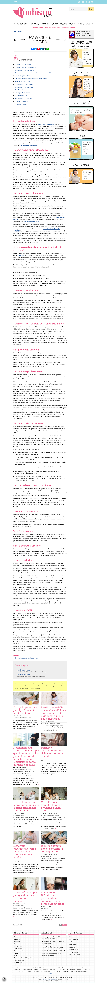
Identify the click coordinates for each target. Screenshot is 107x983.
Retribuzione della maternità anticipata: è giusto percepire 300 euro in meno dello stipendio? (54, 713)
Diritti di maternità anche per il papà (27, 658)
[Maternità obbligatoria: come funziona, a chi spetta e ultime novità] (26, 837)
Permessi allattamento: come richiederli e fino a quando (52, 752)
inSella (70, 942)
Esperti (16, 955)
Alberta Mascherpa (47, 761)
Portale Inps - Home (23, 670)
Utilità (88, 24)
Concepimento (22, 24)
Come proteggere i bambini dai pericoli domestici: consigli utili (53, 954)
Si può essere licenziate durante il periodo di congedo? (33, 73)
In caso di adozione (21, 101)
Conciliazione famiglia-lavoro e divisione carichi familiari (51, 806)
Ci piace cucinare (73, 952)
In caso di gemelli (21, 104)
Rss (79, 2)
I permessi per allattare (23, 76)
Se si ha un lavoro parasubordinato (26, 90)
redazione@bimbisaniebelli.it (49, 979)
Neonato (45, 24)
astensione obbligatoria (46, 124)
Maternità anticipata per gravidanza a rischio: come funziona (26, 897)
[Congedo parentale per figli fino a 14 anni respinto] (26, 698)
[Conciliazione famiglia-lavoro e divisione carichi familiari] (54, 793)
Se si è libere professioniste (24, 84)
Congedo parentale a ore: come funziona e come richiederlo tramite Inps (26, 806)
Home (15, 31)
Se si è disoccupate (21, 96)
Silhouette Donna (74, 949)
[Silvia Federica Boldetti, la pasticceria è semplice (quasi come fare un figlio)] (54, 883)
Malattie (63, 24)
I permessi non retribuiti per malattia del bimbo (31, 79)
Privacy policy (18, 946)
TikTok (89, 2)
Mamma (72, 24)
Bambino (55, 24)
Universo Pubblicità (74, 955)
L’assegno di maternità (22, 93)
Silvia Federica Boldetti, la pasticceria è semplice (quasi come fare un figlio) (53, 898)
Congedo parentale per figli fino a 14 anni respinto (25, 710)
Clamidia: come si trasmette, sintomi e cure (54, 950)
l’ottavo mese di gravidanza (28, 145)
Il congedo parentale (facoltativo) (26, 67)
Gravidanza (35, 24)
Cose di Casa (72, 947)
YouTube (92, 2)
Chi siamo (17, 939)
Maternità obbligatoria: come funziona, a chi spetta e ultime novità (24, 851)
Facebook (86, 2)
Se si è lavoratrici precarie (23, 98)
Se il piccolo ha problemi (23, 81)
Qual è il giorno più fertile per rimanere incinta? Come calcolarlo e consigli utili (53, 946)
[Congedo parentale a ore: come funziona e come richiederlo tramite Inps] (26, 793)
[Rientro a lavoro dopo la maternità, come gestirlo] (54, 837)
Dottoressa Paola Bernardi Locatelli (23, 717)
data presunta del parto (31, 222)
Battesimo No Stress (68, 28)
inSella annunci (73, 944)
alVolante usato (73, 939)
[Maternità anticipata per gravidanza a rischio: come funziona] (26, 883)
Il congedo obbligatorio (23, 64)
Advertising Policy (19, 960)
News (15, 1)
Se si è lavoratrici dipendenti (24, 70)
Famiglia (81, 24)
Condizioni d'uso (18, 948)
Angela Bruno (45, 815)
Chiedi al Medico (38, 28)
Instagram (83, 2)
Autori (16, 953)
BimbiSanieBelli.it (32, 12)
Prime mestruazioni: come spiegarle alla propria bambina (53, 942)
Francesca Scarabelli (54, 815)
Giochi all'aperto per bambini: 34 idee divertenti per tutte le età (52, 937)
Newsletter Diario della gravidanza (24, 958)
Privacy (16, 944)
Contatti (16, 937)
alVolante (71, 937)
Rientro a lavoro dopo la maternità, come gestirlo (52, 848)
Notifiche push (18, 962)
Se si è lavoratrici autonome (24, 87)
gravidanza (20, 255)
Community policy (19, 951)
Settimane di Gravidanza (52, 28)
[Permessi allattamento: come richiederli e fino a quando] (54, 739)
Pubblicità (17, 941)
